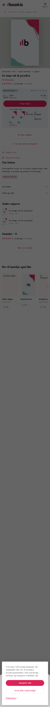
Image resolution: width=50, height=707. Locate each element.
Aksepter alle (25, 683)
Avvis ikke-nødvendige (25, 690)
